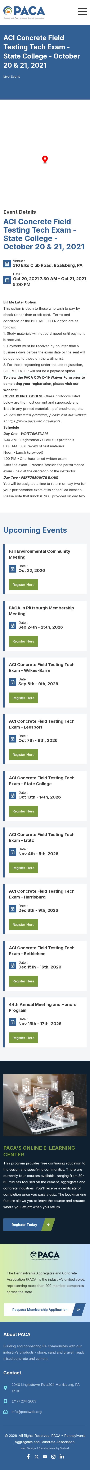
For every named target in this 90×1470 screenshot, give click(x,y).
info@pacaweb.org (27, 1412)
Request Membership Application (40, 1310)
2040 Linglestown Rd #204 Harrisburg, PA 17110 (46, 1388)
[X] (37, 1456)
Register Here (23, 585)
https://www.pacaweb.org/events (33, 421)
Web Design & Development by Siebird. (45, 1448)
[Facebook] (28, 1456)
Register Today (24, 1225)
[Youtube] (45, 1456)
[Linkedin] (62, 1456)
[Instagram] (53, 1456)
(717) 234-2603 (24, 1401)
